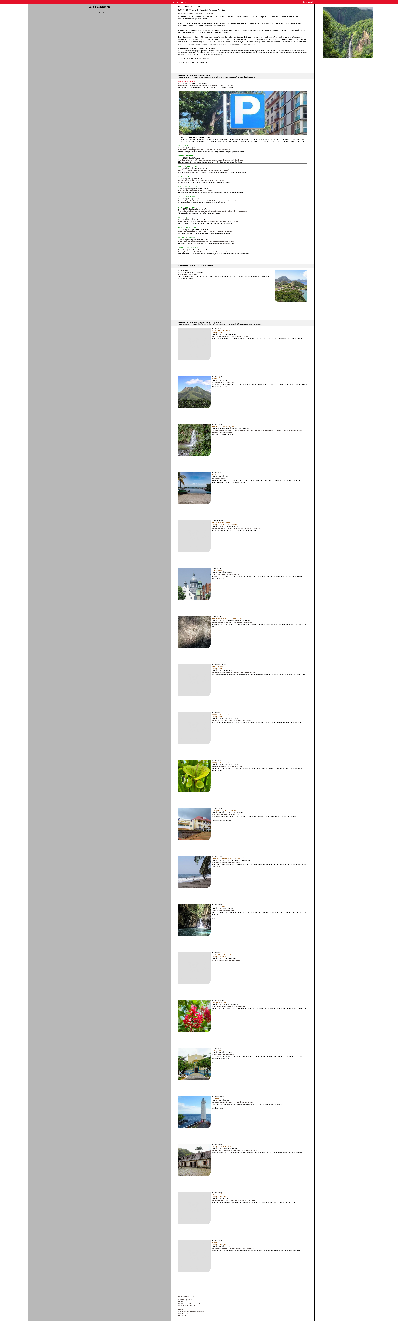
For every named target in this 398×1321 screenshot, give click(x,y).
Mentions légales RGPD (186, 1305)
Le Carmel (216, 1242)
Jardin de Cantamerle (187, 197)
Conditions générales (185, 1300)
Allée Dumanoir (184, 146)
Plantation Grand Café (187, 238)
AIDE (181, 2)
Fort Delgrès (217, 1194)
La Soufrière (217, 378)
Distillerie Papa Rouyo (221, 330)
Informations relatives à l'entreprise (190, 1303)
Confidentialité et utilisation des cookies (191, 1311)
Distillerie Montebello (221, 954)
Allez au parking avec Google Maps (195, 137)
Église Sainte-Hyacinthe (188, 81)
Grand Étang (183, 176)
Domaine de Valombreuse (222, 1002)
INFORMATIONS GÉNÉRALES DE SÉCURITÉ (193, 62)
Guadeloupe (183, 270)
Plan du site (182, 1315)
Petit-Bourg (216, 1050)
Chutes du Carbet (185, 156)
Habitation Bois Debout (187, 186)
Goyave (214, 474)
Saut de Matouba (218, 906)
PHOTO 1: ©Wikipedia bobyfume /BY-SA (215, 44)
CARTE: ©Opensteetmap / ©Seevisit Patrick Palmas (241, 44)
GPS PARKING (204, 58)
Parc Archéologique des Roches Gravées (228, 618)
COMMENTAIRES (184, 58)
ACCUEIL (175, 2)
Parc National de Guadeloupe (224, 426)
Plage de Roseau (185, 217)
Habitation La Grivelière (221, 1146)
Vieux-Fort (216, 1098)
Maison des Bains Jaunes (221, 522)
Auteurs (181, 1301)
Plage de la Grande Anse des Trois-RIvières (229, 858)
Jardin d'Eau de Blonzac (221, 714)
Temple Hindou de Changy (188, 248)
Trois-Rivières (217, 570)
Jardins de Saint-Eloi (186, 207)
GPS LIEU (194, 58)
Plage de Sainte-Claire (187, 227)
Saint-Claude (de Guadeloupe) (224, 810)
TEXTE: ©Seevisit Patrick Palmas (194, 44)
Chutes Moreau (218, 666)
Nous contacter (183, 1313)
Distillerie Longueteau (187, 166)
